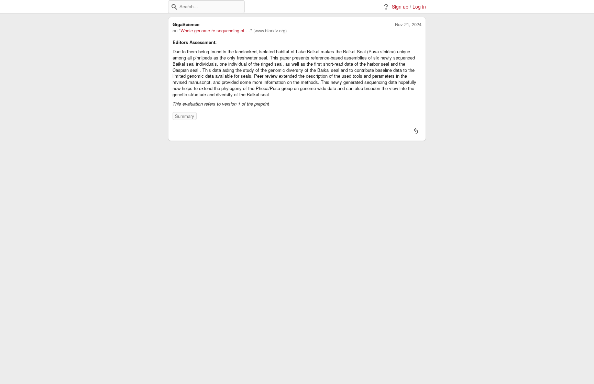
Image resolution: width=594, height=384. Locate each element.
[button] (174, 7)
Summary (184, 116)
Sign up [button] (400, 6)
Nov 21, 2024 (408, 24)
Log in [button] (419, 6)
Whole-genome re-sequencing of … (215, 31)
